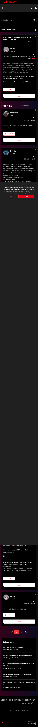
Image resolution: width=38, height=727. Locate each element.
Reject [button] (11, 196)
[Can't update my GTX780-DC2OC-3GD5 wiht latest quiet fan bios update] (35, 105)
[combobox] (19, 20)
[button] (5, 89)
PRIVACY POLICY (25, 710)
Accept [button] (27, 196)
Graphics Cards (18, 81)
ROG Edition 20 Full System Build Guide (13, 647)
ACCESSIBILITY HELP (28, 700)
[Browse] (3, 8)
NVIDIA (26, 81)
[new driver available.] (31, 105)
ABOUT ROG (4, 700)
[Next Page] (25, 632)
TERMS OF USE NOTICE (14, 710)
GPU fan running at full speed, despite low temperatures (17, 655)
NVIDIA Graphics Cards (8, 29)
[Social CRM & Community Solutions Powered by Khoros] (32, 723)
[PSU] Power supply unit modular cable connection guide (18, 674)
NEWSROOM (17, 700)
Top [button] (2, 722)
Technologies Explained (9, 668)
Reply (19, 96)
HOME (11, 700)
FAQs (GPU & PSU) (8, 649)
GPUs (10, 81)
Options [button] (35, 29)
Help (31, 8)
